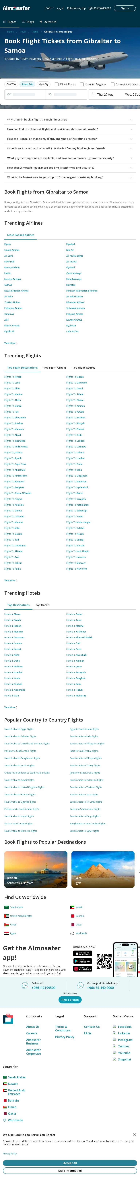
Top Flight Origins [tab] (54, 367)
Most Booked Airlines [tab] (20, 235)
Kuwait (13, 1084)
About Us (32, 1027)
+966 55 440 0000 (100, 987)
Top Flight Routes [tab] (83, 367)
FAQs (87, 1033)
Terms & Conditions (63, 1028)
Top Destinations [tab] (18, 605)
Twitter (123, 1046)
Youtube (124, 1053)
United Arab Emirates (16, 1092)
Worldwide (15, 1120)
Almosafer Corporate (33, 1051)
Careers (31, 1033)
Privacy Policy (64, 1037)
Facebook (125, 1027)
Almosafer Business (33, 1041)
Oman (12, 1107)
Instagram (125, 1040)
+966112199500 (43, 987)
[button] (11, 84)
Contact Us (92, 1027)
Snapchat (124, 1059)
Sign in (125, 8)
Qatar (12, 1113)
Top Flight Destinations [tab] (22, 367)
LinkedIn (124, 1033)
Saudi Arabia (17, 1077)
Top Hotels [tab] (42, 605)
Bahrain (13, 1100)
